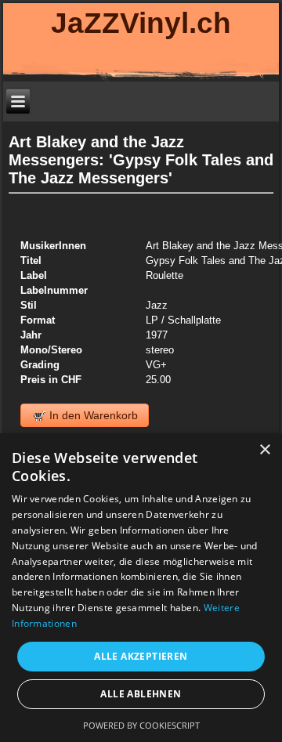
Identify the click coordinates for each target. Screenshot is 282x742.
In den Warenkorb (92, 415)
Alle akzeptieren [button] (140, 656)
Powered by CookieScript (141, 725)
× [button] (264, 450)
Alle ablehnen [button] (140, 693)
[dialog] (141, 587)
